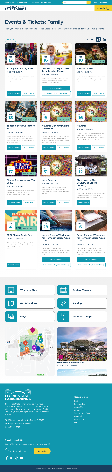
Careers (77, 410)
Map (95, 2)
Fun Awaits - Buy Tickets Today (56, 93)
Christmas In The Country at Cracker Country (87, 183)
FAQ (76, 401)
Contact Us (79, 419)
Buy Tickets (29, 93)
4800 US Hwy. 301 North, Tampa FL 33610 (26, 420)
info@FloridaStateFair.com (19, 424)
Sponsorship (79, 404)
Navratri (81, 125)
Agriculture (9, 2)
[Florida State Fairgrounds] (28, 394)
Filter (9, 39)
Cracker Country (22, 2)
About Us (78, 407)
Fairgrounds (46, 2)
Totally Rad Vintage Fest (20, 68)
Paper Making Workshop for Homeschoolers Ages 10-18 (91, 238)
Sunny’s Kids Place (82, 413)
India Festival (49, 180)
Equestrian (35, 2)
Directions (103, 2)
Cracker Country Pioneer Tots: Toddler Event (56, 69)
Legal (76, 422)
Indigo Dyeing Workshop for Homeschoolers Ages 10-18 (56, 238)
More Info (29, 203)
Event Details (13, 93)
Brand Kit (78, 416)
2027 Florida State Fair (19, 235)
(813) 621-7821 (14, 427)
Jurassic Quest (85, 68)
